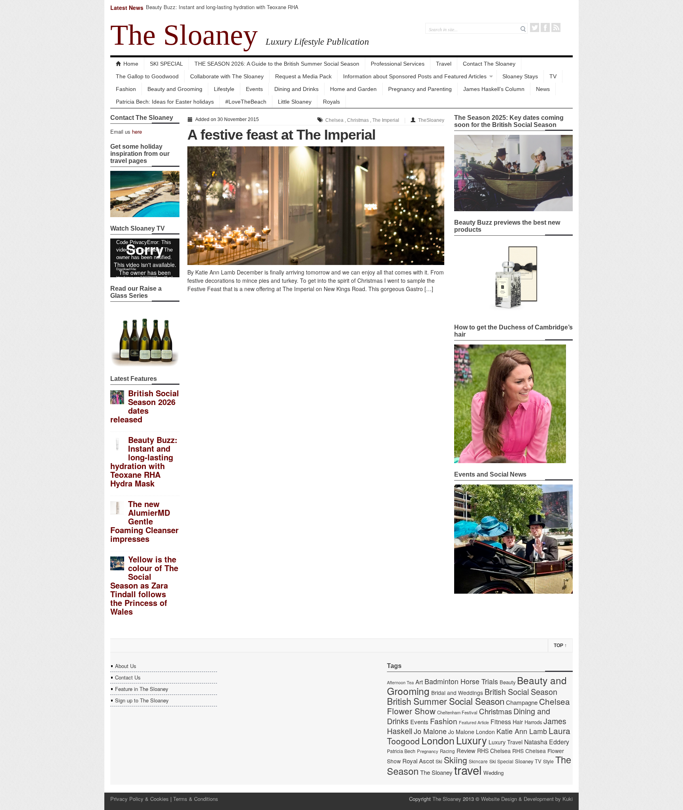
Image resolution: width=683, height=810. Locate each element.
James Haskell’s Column (494, 89)
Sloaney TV (528, 761)
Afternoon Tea (400, 682)
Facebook (545, 27)
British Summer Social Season (445, 701)
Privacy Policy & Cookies (139, 798)
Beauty (507, 682)
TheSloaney (431, 120)
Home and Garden (353, 89)
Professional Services (398, 64)
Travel (443, 64)
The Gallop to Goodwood (147, 76)
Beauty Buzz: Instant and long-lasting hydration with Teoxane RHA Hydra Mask (222, 10)
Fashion (126, 89)
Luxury (471, 740)
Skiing (455, 759)
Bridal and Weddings (457, 692)
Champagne (522, 702)
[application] (144, 257)
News (543, 89)
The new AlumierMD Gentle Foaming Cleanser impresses (144, 521)
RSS (555, 27)
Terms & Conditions (195, 798)
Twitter (534, 27)
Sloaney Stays (520, 76)
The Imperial (385, 120)
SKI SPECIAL (166, 64)
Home (130, 64)
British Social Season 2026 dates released (144, 406)
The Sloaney (184, 34)
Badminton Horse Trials (461, 681)
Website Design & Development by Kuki (527, 798)
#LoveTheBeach (245, 101)
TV (553, 76)
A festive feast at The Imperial (281, 135)
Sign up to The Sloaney (142, 700)
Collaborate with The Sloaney (227, 76)
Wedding (493, 772)
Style (548, 761)
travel (468, 769)
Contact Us (128, 677)
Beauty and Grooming (174, 89)
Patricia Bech (401, 751)
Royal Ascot (418, 761)
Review (466, 750)
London (438, 740)
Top (560, 645)
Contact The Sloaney (489, 64)
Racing (447, 751)
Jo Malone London (471, 732)
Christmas (358, 120)
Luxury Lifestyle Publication (317, 41)
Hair (518, 722)
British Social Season (521, 691)
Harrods (533, 722)
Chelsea (334, 120)
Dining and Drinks (296, 89)
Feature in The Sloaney (141, 689)
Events (254, 89)
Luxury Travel (506, 742)
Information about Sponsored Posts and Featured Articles (415, 76)
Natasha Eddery (546, 741)
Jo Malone (430, 731)
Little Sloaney (294, 101)
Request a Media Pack (303, 76)
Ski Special (501, 761)
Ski (439, 761)
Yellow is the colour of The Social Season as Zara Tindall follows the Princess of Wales (144, 585)
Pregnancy (427, 751)
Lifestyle (224, 89)
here (137, 131)
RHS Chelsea (494, 751)
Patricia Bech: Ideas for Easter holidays (165, 101)
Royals (331, 101)
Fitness (501, 721)
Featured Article (474, 722)
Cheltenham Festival (457, 712)
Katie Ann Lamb (521, 731)
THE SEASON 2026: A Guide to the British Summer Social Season (276, 64)
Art (419, 682)
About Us (125, 666)
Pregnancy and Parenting (420, 89)
